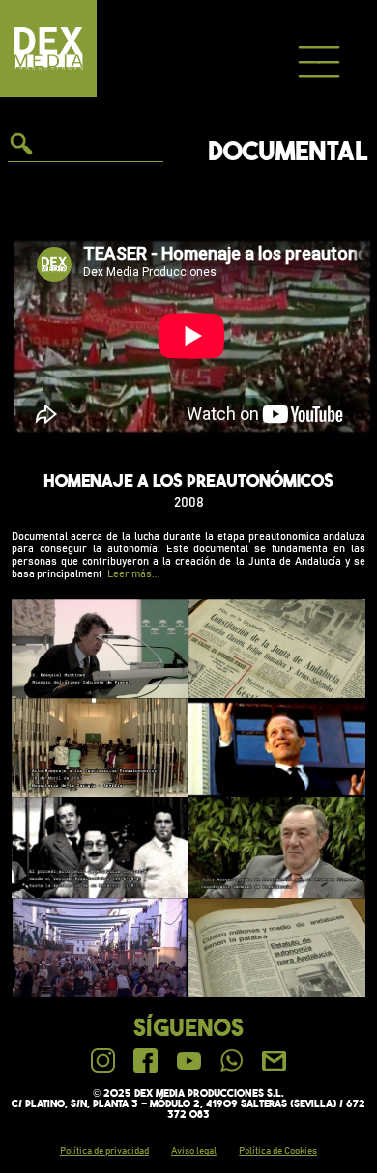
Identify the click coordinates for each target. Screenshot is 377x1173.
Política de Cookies (278, 1151)
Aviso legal (194, 1151)
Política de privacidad (104, 1151)
